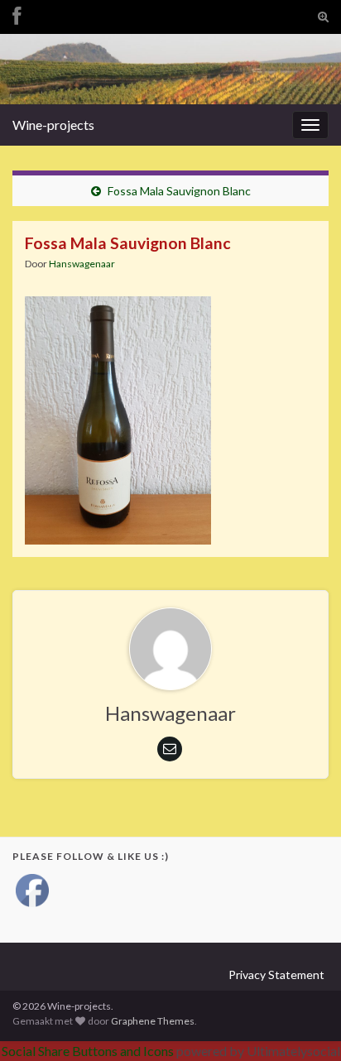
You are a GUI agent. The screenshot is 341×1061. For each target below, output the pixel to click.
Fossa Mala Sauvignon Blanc (179, 191)
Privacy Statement (276, 974)
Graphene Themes (153, 1021)
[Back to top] (303, 1023)
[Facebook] (16, 14)
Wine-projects (53, 124)
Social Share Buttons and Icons (88, 1051)
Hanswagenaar (82, 263)
